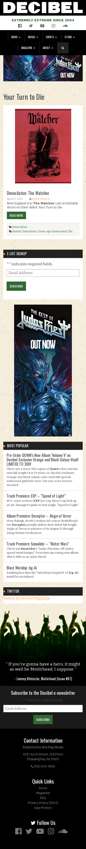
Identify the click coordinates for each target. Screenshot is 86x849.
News (14, 37)
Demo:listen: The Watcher (28, 193)
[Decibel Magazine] (43, 7)
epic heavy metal (57, 231)
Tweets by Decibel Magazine (26, 598)
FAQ (43, 798)
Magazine (27, 48)
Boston (16, 231)
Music (32, 37)
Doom (41, 231)
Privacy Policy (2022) (43, 803)
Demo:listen (19, 227)
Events (50, 37)
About (47, 48)
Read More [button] (16, 215)
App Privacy (43, 808)
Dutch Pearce (41, 198)
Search (64, 52)
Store (69, 37)
